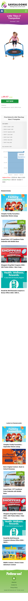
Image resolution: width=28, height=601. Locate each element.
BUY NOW (9, 101)
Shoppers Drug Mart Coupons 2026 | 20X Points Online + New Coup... (13, 516)
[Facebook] (14, 578)
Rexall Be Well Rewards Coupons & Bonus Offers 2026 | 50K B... (13, 540)
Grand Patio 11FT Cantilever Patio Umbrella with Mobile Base (12, 491)
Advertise (14, 582)
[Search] (5, 11)
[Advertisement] (14, 79)
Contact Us (14, 585)
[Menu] (26, 11)
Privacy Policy (14, 587)
